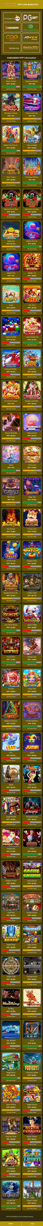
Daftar (11, 1223)
